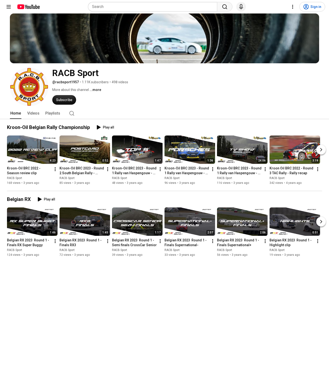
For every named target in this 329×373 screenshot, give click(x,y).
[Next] (321, 149)
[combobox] (154, 7)
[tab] (15, 113)
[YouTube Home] (28, 6)
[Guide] (9, 7)
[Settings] (293, 7)
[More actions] (55, 169)
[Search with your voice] (241, 7)
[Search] (224, 7)
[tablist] (164, 113)
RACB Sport (14, 178)
